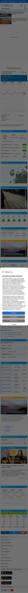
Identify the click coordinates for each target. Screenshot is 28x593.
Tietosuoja (14, 324)
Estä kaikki (13, 320)
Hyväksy (13, 313)
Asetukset (13, 317)
